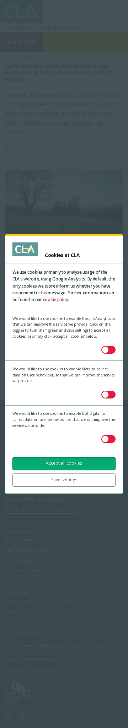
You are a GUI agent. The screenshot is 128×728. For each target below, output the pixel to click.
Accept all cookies (64, 463)
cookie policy (56, 299)
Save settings (64, 480)
